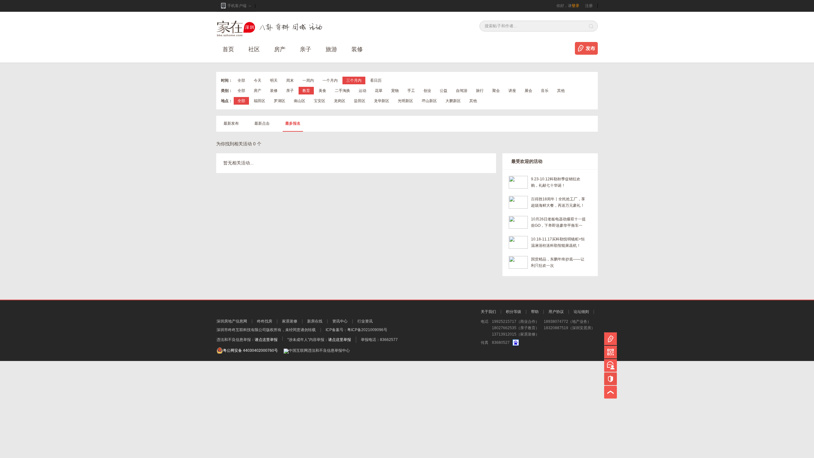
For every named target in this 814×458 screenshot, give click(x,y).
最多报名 (292, 123)
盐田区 (359, 101)
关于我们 (488, 311)
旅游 (331, 49)
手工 (411, 90)
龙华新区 (381, 101)
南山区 (299, 101)
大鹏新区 (453, 101)
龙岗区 (339, 101)
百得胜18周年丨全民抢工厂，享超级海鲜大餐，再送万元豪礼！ (558, 202)
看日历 (376, 80)
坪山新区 (429, 101)
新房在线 (314, 321)
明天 (274, 80)
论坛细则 (581, 311)
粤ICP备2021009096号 (367, 330)
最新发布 (231, 123)
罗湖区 (279, 101)
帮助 (535, 311)
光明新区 (405, 101)
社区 (254, 49)
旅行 (480, 90)
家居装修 (289, 321)
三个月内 (354, 80)
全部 (241, 80)
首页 (228, 49)
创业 (427, 90)
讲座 (512, 90)
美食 (322, 90)
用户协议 (556, 311)
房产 (257, 90)
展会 (528, 90)
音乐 (544, 90)
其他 (561, 90)
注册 (589, 5)
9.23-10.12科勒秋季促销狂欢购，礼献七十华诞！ (555, 182)
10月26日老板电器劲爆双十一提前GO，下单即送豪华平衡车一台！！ (558, 223)
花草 (379, 90)
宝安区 (319, 101)
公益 (443, 90)
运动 (362, 90)
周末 (290, 80)
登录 (575, 5)
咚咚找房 (264, 321)
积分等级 (513, 311)
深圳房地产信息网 (232, 321)
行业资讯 (365, 321)
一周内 (308, 80)
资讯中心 (340, 321)
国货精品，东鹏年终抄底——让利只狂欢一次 (557, 262)
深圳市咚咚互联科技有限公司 (241, 330)
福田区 (259, 101)
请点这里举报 (266, 339)
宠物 (395, 90)
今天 (257, 80)
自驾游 (461, 90)
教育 (306, 90)
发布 (590, 48)
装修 (357, 49)
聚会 (496, 90)
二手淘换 (342, 90)
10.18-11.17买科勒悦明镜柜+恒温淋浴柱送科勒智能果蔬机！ (558, 242)
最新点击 (262, 123)
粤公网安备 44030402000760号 (250, 350)
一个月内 (330, 80)
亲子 (305, 49)
